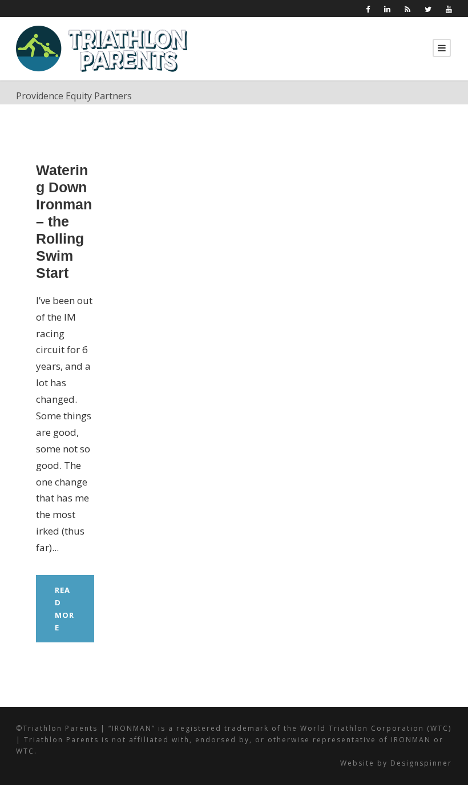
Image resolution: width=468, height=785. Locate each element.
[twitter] (428, 9)
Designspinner (421, 763)
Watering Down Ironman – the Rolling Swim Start (64, 221)
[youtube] (449, 9)
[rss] (407, 9)
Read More (64, 609)
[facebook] (368, 9)
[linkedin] (387, 9)
